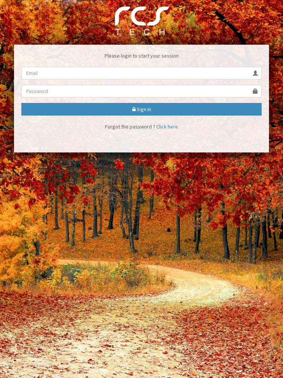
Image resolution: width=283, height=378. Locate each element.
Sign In (143, 109)
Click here (167, 126)
